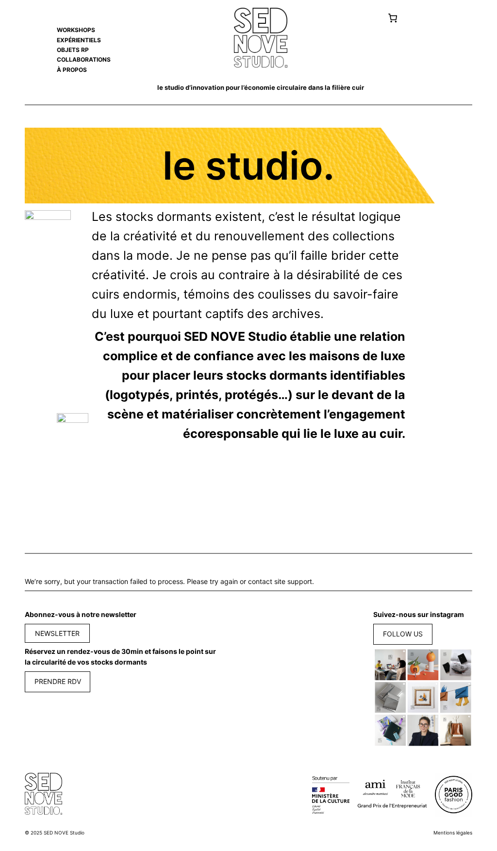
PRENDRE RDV (57, 681)
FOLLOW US (403, 634)
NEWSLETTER (57, 633)
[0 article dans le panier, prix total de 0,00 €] (392, 18)
